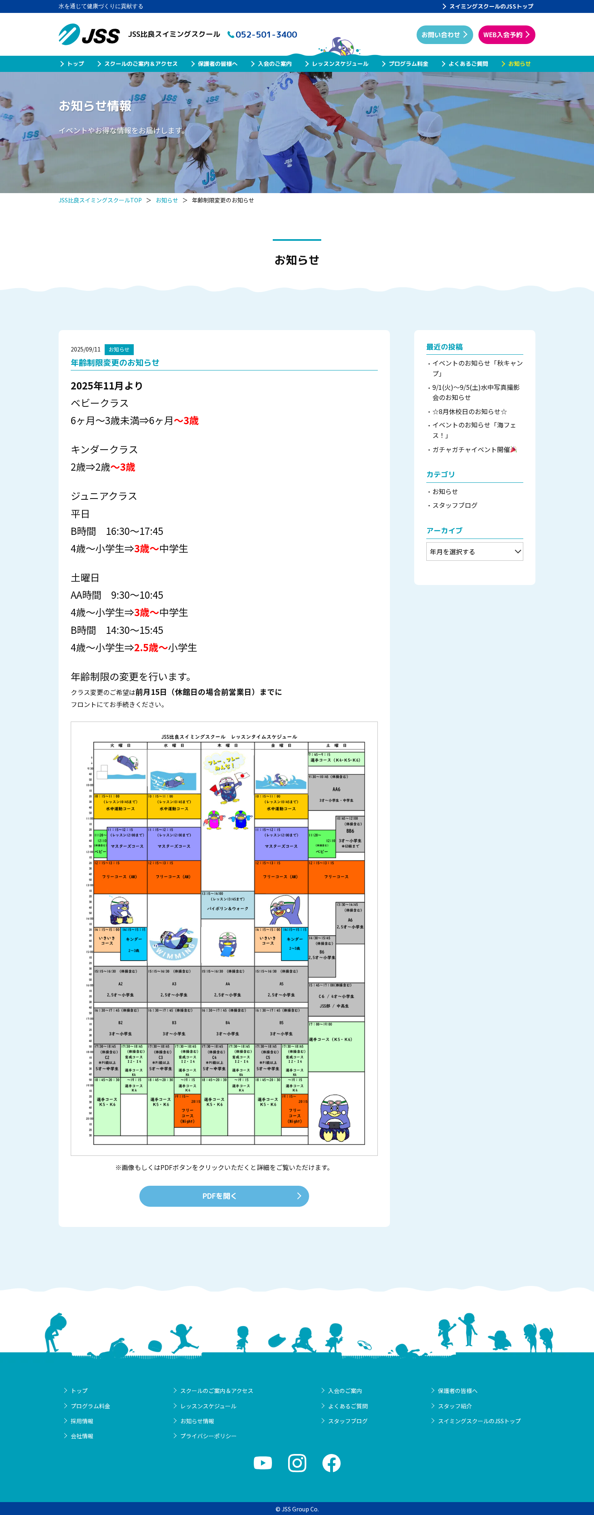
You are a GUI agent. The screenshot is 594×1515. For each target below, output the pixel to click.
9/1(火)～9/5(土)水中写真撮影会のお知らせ (476, 392)
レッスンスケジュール (340, 63)
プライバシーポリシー (208, 1436)
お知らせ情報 (197, 1421)
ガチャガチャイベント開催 (471, 449)
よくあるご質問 (468, 63)
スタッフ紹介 (455, 1406)
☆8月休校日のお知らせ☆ (469, 411)
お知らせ (519, 63)
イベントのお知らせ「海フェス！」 (474, 430)
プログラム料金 (408, 63)
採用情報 (82, 1421)
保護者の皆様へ (218, 63)
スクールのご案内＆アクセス (141, 63)
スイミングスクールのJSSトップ (491, 6)
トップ (75, 63)
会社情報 (82, 1436)
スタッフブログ (455, 505)
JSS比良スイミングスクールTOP (100, 200)
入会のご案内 (275, 63)
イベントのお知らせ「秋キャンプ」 (477, 368)
